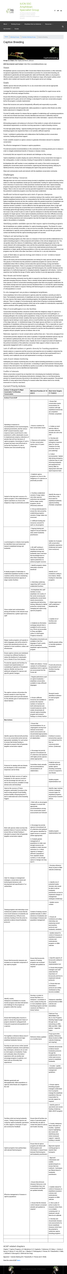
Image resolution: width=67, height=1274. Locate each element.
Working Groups (15, 37)
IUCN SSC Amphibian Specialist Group (29, 6)
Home (6, 36)
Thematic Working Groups (29, 37)
